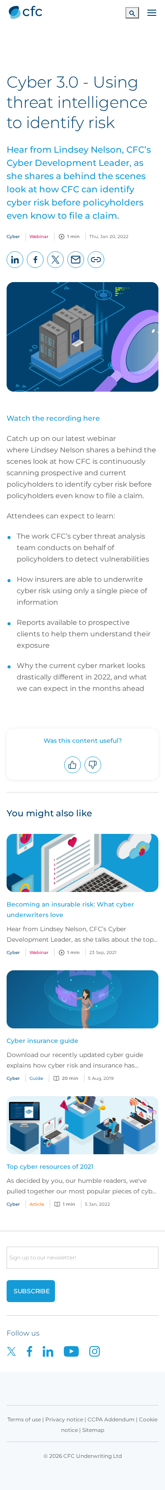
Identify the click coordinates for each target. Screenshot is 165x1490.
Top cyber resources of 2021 (50, 1167)
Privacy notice (64, 1419)
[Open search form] (132, 12)
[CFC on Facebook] (35, 1351)
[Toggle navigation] (151, 11)
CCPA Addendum (111, 1419)
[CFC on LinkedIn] (53, 1351)
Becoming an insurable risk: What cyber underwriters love (70, 909)
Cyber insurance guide (42, 1041)
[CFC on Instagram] (99, 1351)
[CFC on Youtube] (76, 1351)
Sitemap (93, 1430)
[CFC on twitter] (17, 1351)
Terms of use (24, 1419)
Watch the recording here (53, 418)
